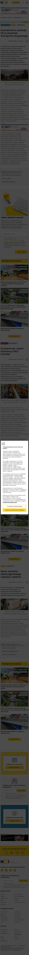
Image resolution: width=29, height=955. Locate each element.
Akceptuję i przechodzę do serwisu (14, 510)
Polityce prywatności (10, 502)
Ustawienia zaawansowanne (14, 506)
